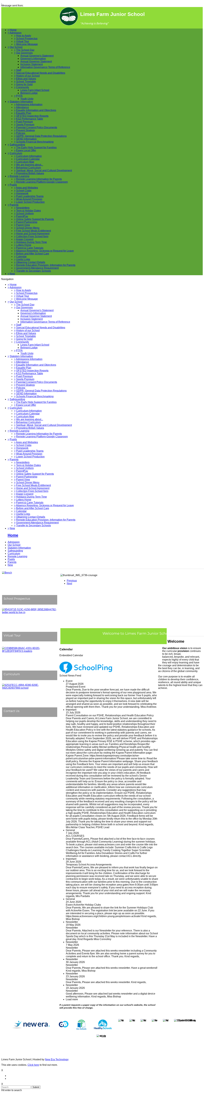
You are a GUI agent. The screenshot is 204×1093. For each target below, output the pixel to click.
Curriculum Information (29, 156)
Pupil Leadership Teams (30, 196)
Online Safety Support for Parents (35, 219)
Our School (16, 47)
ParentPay (22, 216)
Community (22, 87)
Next (69, 583)
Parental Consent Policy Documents (36, 127)
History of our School (28, 75)
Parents (14, 204)
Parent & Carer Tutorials (29, 248)
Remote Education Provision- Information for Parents (45, 265)
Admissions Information (29, 104)
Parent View (23, 225)
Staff (18, 70)
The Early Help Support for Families (36, 147)
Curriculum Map (25, 161)
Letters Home (23, 245)
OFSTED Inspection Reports (32, 116)
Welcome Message (27, 44)
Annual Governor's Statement (37, 55)
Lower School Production (30, 202)
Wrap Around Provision (29, 199)
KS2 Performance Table (29, 118)
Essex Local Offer (26, 150)
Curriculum (16, 153)
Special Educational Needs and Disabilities (40, 73)
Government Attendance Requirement (37, 268)
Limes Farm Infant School (34, 90)
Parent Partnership (26, 222)
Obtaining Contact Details (30, 262)
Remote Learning (19, 176)
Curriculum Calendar (28, 159)
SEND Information (26, 139)
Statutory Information (21, 101)
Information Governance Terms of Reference (45, 67)
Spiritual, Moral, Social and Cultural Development (44, 170)
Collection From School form (32, 236)
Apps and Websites (27, 187)
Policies (20, 133)
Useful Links (23, 259)
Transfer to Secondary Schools (33, 270)
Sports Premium (25, 124)
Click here (33, 1065)
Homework (22, 193)
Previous (72, 580)
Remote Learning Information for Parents (39, 179)
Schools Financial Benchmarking (35, 141)
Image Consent (24, 239)
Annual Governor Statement (36, 61)
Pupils (13, 184)
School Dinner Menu (27, 227)
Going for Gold (24, 84)
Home (13, 30)
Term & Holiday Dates (28, 210)
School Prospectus (26, 38)
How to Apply (23, 35)
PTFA (19, 95)
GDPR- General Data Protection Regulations (41, 136)
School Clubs (23, 190)
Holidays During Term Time (31, 242)
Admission (16, 32)
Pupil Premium (24, 121)
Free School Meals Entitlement (33, 230)
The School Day (25, 50)
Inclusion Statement (31, 64)
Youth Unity (26, 98)
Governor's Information (33, 58)
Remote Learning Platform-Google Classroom (42, 182)
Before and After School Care (32, 253)
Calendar (21, 256)
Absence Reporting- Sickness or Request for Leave (45, 250)
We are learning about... (29, 164)
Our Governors (24, 52)
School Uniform (25, 213)
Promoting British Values (30, 173)
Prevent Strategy (25, 130)
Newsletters (22, 207)
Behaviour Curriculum (28, 167)
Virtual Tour (22, 41)
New (12, 273)
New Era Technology (57, 1059)
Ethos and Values (26, 78)
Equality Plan (23, 113)
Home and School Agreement (32, 233)
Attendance (22, 107)
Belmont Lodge (29, 93)
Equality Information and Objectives (36, 110)
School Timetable (26, 81)
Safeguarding (17, 144)
